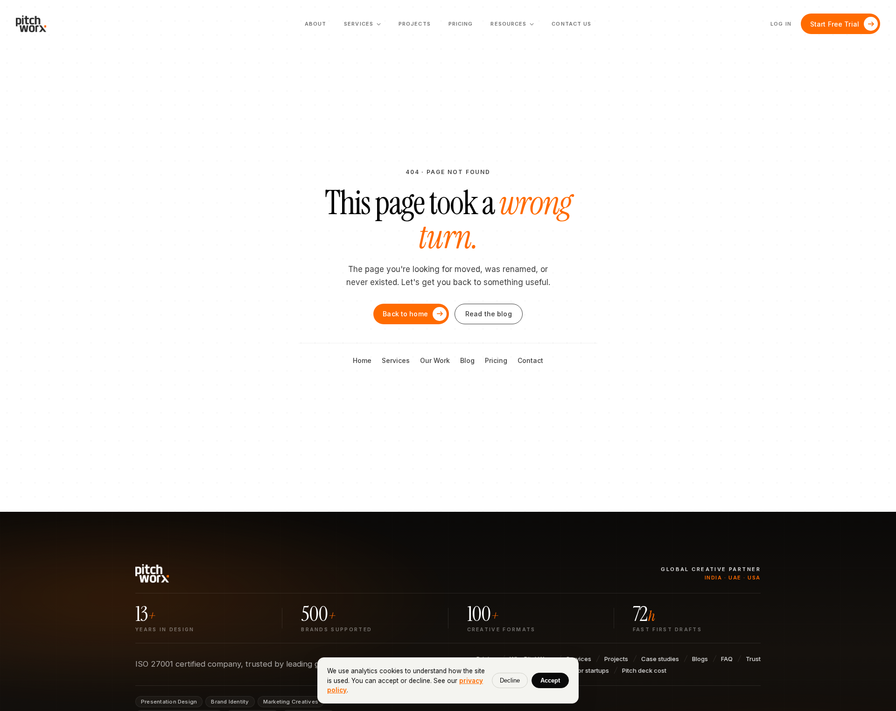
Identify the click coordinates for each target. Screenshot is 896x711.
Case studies (660, 658)
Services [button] (362, 27)
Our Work (435, 360)
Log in (780, 24)
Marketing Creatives (290, 701)
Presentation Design (169, 701)
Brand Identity (230, 701)
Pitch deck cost (644, 670)
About (316, 24)
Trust (753, 658)
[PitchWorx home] (35, 23)
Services (396, 360)
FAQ (727, 658)
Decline (510, 680)
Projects (415, 24)
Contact (530, 360)
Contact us (571, 24)
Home (362, 360)
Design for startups (581, 670)
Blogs (700, 658)
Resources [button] (512, 27)
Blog (467, 360)
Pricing (460, 24)
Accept (550, 680)
